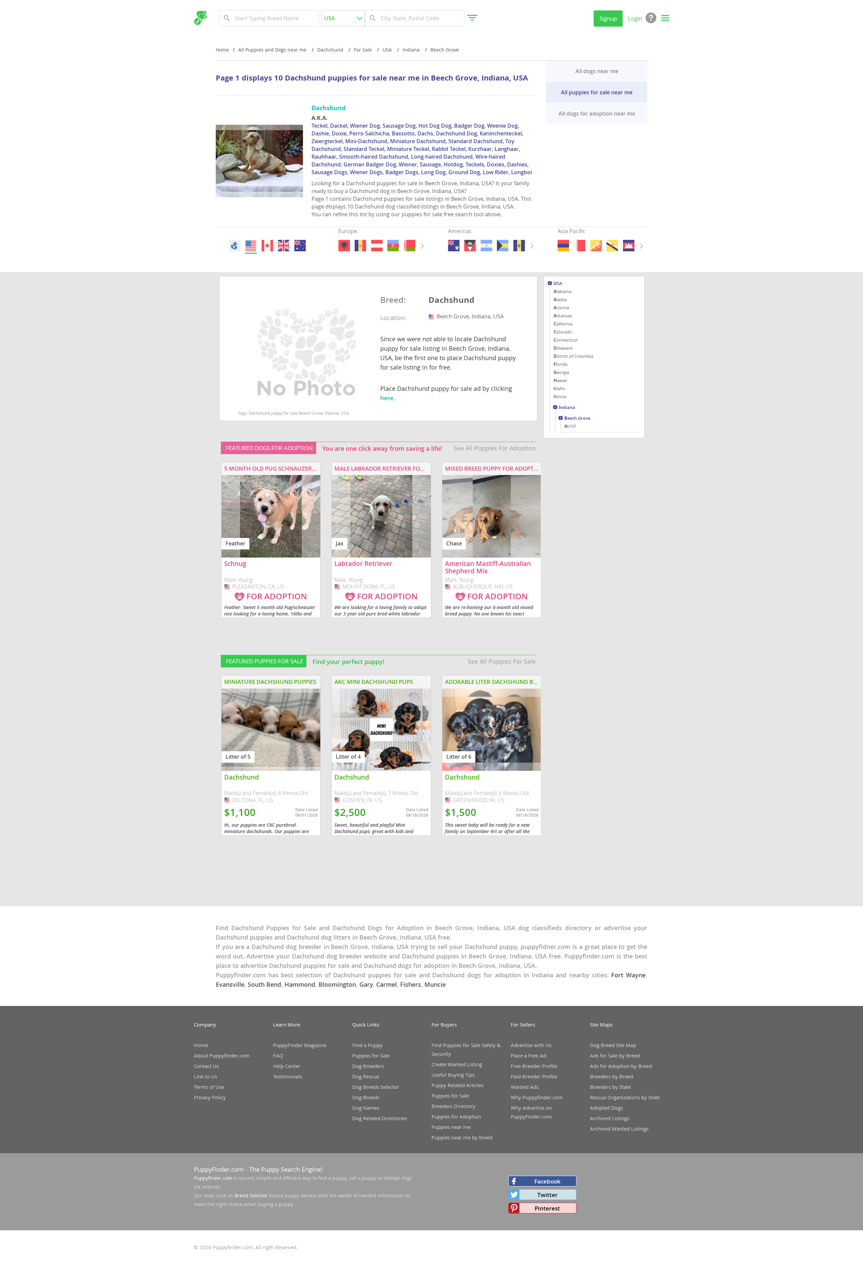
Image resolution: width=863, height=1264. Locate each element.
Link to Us (205, 1076)
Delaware (563, 348)
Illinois (560, 396)
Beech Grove (577, 418)
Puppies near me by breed (462, 1137)
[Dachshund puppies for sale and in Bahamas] (502, 245)
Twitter (547, 1195)
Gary (366, 984)
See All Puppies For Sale (502, 661)
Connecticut (566, 340)
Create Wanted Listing (457, 1064)
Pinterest (547, 1208)
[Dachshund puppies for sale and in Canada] (267, 245)
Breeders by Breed (611, 1076)
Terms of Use (209, 1086)
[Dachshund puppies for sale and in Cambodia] (628, 245)
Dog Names (365, 1107)
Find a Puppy (367, 1045)
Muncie (435, 984)
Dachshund (451, 300)
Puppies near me (451, 1127)
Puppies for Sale (371, 1055)
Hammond (300, 984)
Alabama (562, 291)
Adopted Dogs (606, 1107)
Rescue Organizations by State (625, 1097)
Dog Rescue (365, 1076)
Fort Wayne (628, 975)
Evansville (230, 984)
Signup (608, 18)
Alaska (560, 299)
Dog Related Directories (379, 1118)
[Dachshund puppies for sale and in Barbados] (519, 245)
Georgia (561, 372)
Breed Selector (251, 1195)
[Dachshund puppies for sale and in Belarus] (409, 245)
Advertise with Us (531, 1045)
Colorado (563, 332)
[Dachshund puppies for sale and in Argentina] (486, 245)
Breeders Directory (453, 1106)
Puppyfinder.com (213, 1178)
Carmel (386, 984)
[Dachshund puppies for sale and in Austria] (376, 245)
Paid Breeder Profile (534, 1076)
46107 (570, 426)
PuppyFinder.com (219, 1169)
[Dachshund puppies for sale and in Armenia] (563, 245)
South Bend (264, 984)
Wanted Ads (525, 1086)
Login (635, 18)
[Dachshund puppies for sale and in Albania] (344, 245)
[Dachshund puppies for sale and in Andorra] (360, 245)
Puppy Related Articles (457, 1085)
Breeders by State (610, 1086)
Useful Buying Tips (453, 1074)
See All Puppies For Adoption (495, 448)
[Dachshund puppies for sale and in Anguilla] (453, 245)
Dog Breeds (365, 1097)
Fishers (410, 984)
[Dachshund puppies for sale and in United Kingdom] (283, 245)
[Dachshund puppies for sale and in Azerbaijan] (393, 245)
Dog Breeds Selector (375, 1086)
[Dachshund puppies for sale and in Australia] (299, 245)
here (386, 398)
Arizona (561, 308)
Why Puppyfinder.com (537, 1097)
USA (558, 283)
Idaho (559, 388)
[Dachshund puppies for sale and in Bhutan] (595, 245)
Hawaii (560, 380)
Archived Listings (609, 1118)
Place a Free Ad (528, 1055)
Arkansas (563, 316)
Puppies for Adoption (456, 1116)
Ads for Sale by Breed (615, 1055)
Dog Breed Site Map (613, 1045)
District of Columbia (573, 356)
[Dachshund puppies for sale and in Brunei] (612, 245)
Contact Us (206, 1066)
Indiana (567, 407)
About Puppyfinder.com (221, 1055)
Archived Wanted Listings (619, 1128)
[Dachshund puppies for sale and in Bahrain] (579, 245)
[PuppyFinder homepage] (200, 18)
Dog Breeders (368, 1066)
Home (222, 49)
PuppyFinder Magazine (299, 1045)
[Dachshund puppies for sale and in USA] (251, 245)
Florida (560, 364)
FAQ (278, 1055)
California (563, 324)
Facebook (547, 1181)
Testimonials (287, 1076)
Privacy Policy (210, 1097)
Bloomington (337, 984)
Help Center (286, 1066)
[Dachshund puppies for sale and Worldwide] (234, 245)
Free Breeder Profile (534, 1066)
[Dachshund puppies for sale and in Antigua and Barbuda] (470, 245)
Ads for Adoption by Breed (621, 1066)
